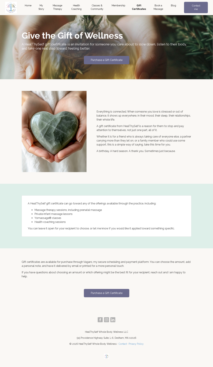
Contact (122, 344)
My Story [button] (41, 7)
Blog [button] (173, 5)
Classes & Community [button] (97, 7)
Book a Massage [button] (158, 7)
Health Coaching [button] (76, 7)
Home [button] (28, 5)
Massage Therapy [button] (57, 7)
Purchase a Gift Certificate (106, 60)
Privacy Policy (136, 344)
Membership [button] (118, 5)
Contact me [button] (196, 7)
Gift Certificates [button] (139, 7)
